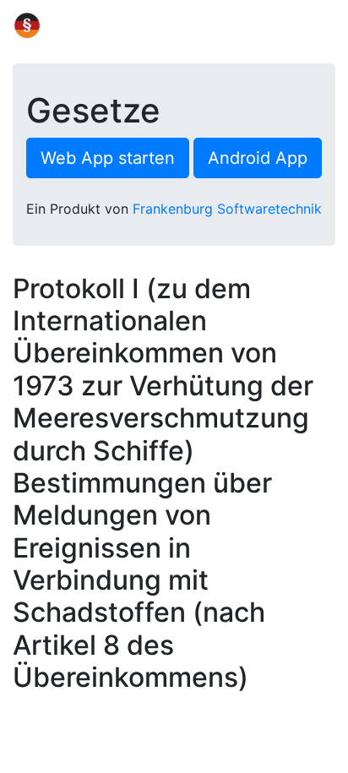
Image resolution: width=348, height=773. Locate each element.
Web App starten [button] (108, 158)
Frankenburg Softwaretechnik (227, 208)
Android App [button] (257, 158)
